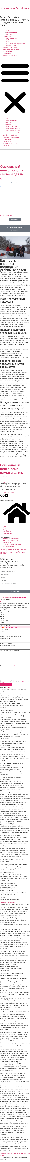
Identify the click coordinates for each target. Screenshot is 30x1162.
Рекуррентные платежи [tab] (7, 597)
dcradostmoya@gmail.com (14, 8)
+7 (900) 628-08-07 (6, 215)
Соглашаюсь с (7, 666)
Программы (7, 36)
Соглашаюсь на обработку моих (15, 681)
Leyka (8, 687)
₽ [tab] (0, 601)
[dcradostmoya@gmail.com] (2, 4)
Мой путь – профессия (10, 47)
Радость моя (4, 179)
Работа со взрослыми (13, 40)
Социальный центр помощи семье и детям (12, 170)
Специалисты (7, 51)
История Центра (11, 32)
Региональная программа (11, 49)
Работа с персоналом (13, 42)
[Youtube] (6, 496)
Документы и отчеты (10, 55)
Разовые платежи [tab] (20, 597)
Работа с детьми (11, 38)
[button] (15, 88)
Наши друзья (7, 53)
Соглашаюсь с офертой (7, 902)
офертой (12, 666)
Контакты (6, 57)
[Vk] (2, 496)
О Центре (6, 30)
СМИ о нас (9, 34)
